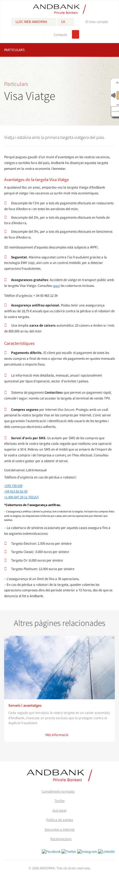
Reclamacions (60, 838)
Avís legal (59, 810)
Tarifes (59, 800)
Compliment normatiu (58, 791)
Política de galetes (59, 819)
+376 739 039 (13, 485)
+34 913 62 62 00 (15, 491)
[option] (59, 689)
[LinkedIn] (106, 851)
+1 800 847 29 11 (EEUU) (21, 497)
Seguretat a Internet (59, 829)
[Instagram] (87, 851)
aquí (56, 285)
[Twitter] (68, 851)
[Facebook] (51, 851)
